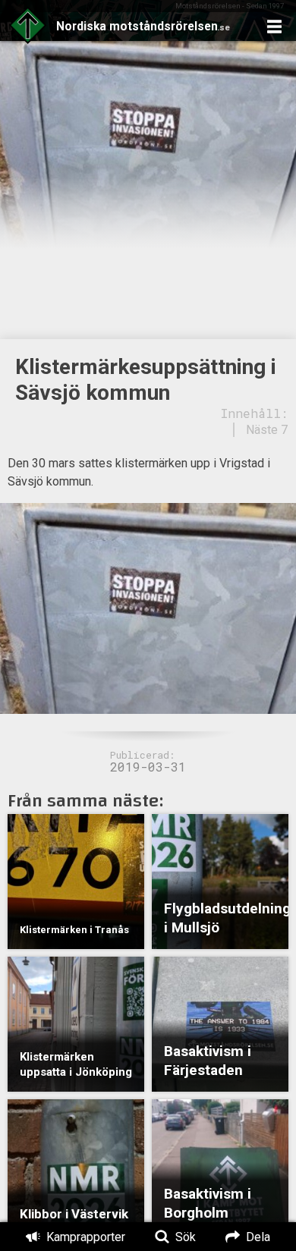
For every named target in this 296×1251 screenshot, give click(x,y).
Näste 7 (267, 430)
